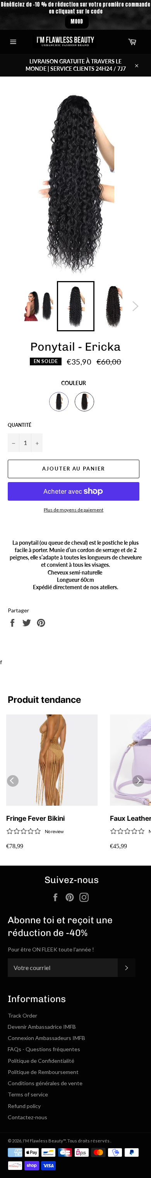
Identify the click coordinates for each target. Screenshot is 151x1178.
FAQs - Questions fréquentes (44, 1049)
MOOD (76, 21)
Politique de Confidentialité (41, 1060)
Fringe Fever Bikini (35, 818)
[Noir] (59, 401)
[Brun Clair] (84, 401)
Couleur (73, 383)
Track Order (22, 1015)
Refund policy (24, 1106)
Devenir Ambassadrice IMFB (42, 1026)
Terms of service (28, 1094)
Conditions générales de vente (45, 1083)
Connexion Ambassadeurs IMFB (46, 1038)
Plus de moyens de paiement (73, 510)
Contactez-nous (27, 1117)
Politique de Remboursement (43, 1072)
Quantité (19, 425)
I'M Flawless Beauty (43, 1140)
